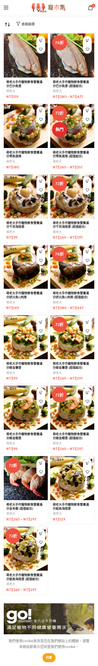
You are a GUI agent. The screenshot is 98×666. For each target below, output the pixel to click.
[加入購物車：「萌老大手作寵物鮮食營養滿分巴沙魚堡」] (40, 40)
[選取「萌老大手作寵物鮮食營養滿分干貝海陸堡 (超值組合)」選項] (87, 181)
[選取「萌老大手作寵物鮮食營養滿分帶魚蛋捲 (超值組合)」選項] (87, 110)
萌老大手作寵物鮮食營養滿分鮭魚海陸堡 (71, 506)
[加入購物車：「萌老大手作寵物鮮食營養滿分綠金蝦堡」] (40, 392)
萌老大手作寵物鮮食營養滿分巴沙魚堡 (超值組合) (71, 84)
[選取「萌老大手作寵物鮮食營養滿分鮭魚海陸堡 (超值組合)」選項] (40, 533)
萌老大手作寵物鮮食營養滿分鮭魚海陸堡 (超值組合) (24, 577)
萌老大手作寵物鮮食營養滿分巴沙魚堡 (24, 84)
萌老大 (10, 91)
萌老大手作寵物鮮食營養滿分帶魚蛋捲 (24, 154)
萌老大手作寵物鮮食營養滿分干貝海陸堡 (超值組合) (71, 225)
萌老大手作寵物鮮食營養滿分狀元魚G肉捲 (24, 295)
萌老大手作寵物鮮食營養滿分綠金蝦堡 (24, 436)
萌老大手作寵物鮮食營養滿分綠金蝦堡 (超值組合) (71, 436)
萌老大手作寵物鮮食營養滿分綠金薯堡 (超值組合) (71, 365)
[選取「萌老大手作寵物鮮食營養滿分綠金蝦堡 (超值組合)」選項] (87, 392)
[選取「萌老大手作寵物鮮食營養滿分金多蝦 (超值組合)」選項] (40, 463)
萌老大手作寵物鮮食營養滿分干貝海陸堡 (24, 225)
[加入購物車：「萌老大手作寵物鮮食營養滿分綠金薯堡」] (40, 322)
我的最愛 (40, 49)
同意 (49, 657)
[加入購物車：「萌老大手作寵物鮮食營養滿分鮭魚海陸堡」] (87, 463)
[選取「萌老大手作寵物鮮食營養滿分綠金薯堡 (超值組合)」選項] (87, 322)
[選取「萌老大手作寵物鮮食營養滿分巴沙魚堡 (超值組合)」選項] (87, 40)
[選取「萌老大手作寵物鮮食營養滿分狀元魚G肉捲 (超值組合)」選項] (87, 251)
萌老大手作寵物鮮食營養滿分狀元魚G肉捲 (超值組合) (71, 295)
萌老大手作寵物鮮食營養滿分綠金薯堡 (24, 365)
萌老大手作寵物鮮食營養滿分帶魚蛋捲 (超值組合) (71, 154)
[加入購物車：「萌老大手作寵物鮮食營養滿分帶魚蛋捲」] (40, 110)
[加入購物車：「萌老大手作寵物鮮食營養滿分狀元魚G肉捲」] (40, 251)
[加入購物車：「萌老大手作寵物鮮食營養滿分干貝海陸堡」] (40, 181)
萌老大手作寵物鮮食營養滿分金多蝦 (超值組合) (24, 506)
